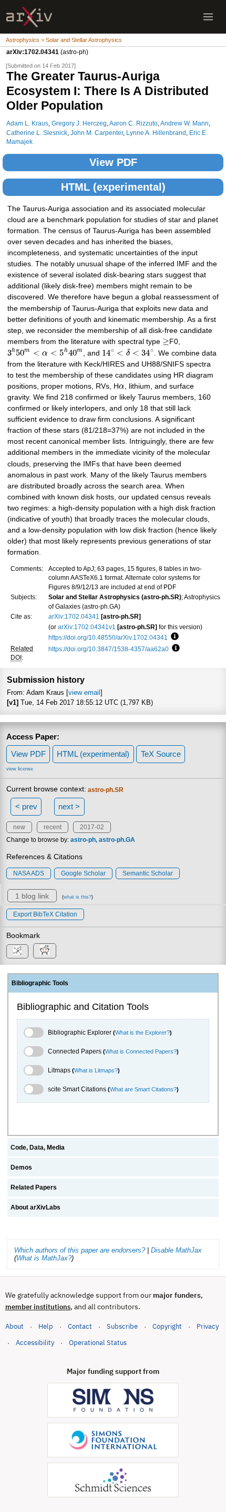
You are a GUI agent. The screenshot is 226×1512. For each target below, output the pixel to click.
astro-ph (83, 839)
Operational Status (98, 1342)
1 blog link (32, 896)
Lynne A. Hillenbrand (156, 132)
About (14, 1326)
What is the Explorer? (142, 1032)
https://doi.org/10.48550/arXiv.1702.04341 (108, 637)
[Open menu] (208, 16)
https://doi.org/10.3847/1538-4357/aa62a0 (108, 648)
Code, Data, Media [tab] (38, 1147)
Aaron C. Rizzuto (133, 123)
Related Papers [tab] (34, 1187)
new (19, 827)
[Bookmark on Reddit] (44, 950)
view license (19, 768)
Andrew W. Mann (184, 123)
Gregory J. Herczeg (79, 123)
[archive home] (29, 17)
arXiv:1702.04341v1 (87, 626)
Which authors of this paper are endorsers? (79, 1250)
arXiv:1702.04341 (73, 616)
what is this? (77, 897)
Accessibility (35, 1342)
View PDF (113, 162)
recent (52, 827)
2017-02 (92, 827)
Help (45, 1326)
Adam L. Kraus (27, 123)
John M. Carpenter (96, 132)
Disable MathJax (176, 1250)
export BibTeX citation (45, 914)
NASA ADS (28, 873)
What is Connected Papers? (141, 1051)
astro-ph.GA (117, 839)
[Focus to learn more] (173, 637)
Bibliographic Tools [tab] (40, 983)
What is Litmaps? (96, 1070)
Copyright (167, 1326)
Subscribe (122, 1326)
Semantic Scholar (147, 873)
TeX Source (161, 753)
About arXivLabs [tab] (35, 1207)
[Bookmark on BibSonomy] (17, 951)
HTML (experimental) (113, 187)
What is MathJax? (43, 1258)
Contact (80, 1326)
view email (84, 692)
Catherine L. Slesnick (36, 132)
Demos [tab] (21, 1167)
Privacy (208, 1326)
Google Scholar (83, 873)
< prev (26, 806)
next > (69, 806)
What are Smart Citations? (143, 1089)
